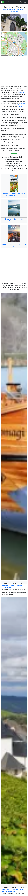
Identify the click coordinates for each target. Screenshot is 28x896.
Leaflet (13, 55)
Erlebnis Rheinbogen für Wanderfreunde (14, 220)
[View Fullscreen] (3, 39)
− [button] (2, 36)
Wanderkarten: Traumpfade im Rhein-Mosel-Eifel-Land (14, 195)
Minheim (22, 103)
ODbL (26, 55)
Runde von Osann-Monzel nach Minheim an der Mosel (12, 890)
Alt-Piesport (21, 92)
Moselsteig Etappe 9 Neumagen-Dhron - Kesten (13, 586)
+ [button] (2, 34)
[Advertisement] (14, 71)
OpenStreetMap (21, 55)
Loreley (21, 106)
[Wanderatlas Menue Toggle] (25, 2)
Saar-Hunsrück (15, 9)
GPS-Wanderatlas (12, 2)
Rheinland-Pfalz (7, 9)
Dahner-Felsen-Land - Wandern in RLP (14, 245)
